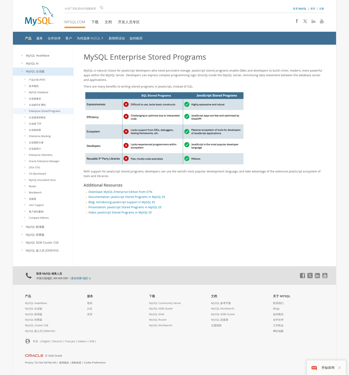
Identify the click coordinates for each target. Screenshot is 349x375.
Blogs (276, 308)
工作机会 (278, 325)
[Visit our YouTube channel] (320, 22)
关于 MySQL (281, 296)
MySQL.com (74, 21)
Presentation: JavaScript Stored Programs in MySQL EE (125, 207)
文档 (108, 21)
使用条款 (64, 362)
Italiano (82, 341)
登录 (312, 8)
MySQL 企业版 (33, 308)
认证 (89, 308)
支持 (89, 314)
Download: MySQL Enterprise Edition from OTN (120, 192)
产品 (28, 296)
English (45, 341)
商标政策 (76, 362)
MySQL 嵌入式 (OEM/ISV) (40, 331)
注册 (321, 8)
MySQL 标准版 (33, 314)
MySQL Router (158, 319)
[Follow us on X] (303, 22)
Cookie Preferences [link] (95, 362)
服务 (90, 296)
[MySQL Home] (39, 16)
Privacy (29, 362)
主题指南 (216, 325)
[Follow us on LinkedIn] (312, 22)
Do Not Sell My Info (46, 362)
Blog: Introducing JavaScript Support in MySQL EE (121, 202)
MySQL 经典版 (33, 319)
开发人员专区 (129, 21)
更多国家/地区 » (80, 278)
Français (70, 341)
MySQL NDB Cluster (161, 308)
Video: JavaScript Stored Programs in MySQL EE (120, 212)
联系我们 (278, 303)
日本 (92, 341)
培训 (89, 303)
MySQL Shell (156, 314)
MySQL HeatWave (36, 303)
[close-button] (339, 367)
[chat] (314, 367)
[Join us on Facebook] (295, 22)
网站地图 (278, 331)
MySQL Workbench (160, 325)
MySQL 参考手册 (221, 303)
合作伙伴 (278, 319)
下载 (95, 21)
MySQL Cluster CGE (36, 325)
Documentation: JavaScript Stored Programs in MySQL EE (126, 197)
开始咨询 (328, 367)
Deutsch (57, 341)
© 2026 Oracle (53, 355)
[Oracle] (34, 355)
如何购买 (278, 314)
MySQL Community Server (165, 303)
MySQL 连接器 (219, 319)
